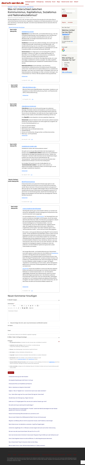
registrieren (52, 362)
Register (64, 22)
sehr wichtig (66, 62)
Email (9, 330)
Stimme (64, 69)
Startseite (10, 7)
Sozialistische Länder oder (29, 146)
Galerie (27, 4)
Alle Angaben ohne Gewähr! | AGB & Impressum (29, 454)
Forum (53, 1)
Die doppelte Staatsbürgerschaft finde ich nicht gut (21, 380)
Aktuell (76, 1)
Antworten (25, 76)
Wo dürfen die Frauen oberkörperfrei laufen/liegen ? (21, 405)
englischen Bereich (22, 359)
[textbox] (33, 315)
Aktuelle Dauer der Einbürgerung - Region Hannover (21, 398)
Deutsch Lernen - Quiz (66, 1)
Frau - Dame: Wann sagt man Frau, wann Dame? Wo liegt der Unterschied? (26, 394)
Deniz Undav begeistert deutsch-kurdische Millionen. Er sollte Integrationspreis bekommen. (30, 438)
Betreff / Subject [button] (13, 300)
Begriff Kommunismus (28, 181)
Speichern (11, 372)
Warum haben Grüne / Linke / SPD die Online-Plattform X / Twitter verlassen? (27, 445)
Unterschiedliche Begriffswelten (32, 208)
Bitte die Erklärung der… (29, 87)
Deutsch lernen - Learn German (26, 7)
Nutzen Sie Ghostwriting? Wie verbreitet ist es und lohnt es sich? (24, 413)
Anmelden (70, 22)
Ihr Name (10, 325)
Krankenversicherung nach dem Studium (18, 376)
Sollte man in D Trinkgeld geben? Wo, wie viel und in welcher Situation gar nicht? (28, 401)
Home (9, 454)
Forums (15, 7)
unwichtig (66, 65)
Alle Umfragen (67, 72)
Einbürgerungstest (30, 1)
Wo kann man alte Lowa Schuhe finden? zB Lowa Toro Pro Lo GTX (24, 431)
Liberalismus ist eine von (29, 106)
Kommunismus (40, 216)
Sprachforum (31, 359)
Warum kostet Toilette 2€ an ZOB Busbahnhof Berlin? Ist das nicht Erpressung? (27, 417)
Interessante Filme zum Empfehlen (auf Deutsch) (20, 383)
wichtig (65, 64)
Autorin (65, 34)
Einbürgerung (39, 1)
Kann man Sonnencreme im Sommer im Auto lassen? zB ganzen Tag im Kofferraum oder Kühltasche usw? (33, 435)
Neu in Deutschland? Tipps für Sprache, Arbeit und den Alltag (23, 442)
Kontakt (14, 454)
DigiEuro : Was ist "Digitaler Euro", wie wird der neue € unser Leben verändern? (27, 390)
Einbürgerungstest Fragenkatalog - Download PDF (53, 454)
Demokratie (25, 268)
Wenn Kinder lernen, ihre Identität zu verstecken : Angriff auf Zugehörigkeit (26, 424)
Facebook (69, 454)
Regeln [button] (10, 341)
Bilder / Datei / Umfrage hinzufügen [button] (18, 337)
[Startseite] (12, 3)
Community (48, 1)
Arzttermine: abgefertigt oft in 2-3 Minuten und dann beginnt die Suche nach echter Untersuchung (32, 427)
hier (72, 41)
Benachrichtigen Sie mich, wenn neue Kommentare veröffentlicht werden (28, 323)
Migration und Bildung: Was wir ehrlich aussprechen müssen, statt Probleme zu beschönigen (31, 420)
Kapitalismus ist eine (28, 31)
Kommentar (11, 303)
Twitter (74, 454)
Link (31, 80)
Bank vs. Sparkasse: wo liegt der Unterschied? (19, 387)
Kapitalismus (55, 253)
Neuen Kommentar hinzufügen (17, 27)
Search (63, 9)
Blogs (58, 1)
